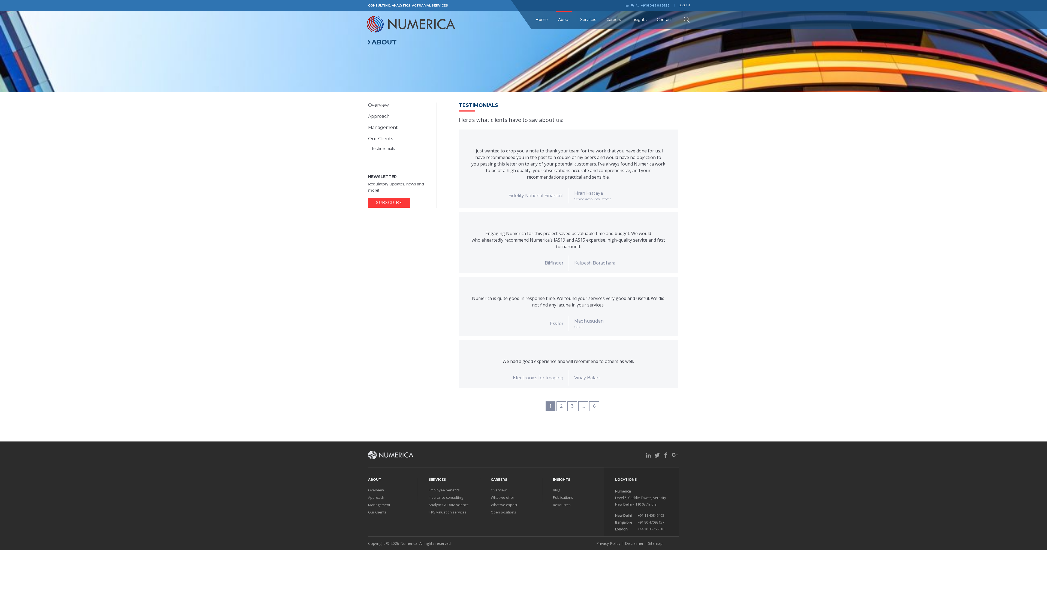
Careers (613, 19)
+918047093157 (655, 5)
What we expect (504, 505)
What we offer (502, 497)
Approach (379, 116)
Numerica (408, 543)
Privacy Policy (608, 543)
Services (588, 19)
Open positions (503, 512)
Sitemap (655, 543)
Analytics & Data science (449, 505)
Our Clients (380, 138)
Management (383, 127)
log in (684, 5)
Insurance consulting (446, 497)
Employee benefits (444, 490)
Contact (664, 19)
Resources (562, 505)
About (564, 19)
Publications (563, 497)
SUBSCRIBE (389, 202)
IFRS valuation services (448, 512)
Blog (556, 490)
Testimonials (383, 148)
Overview (378, 105)
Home (541, 19)
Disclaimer (634, 543)
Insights (638, 19)
